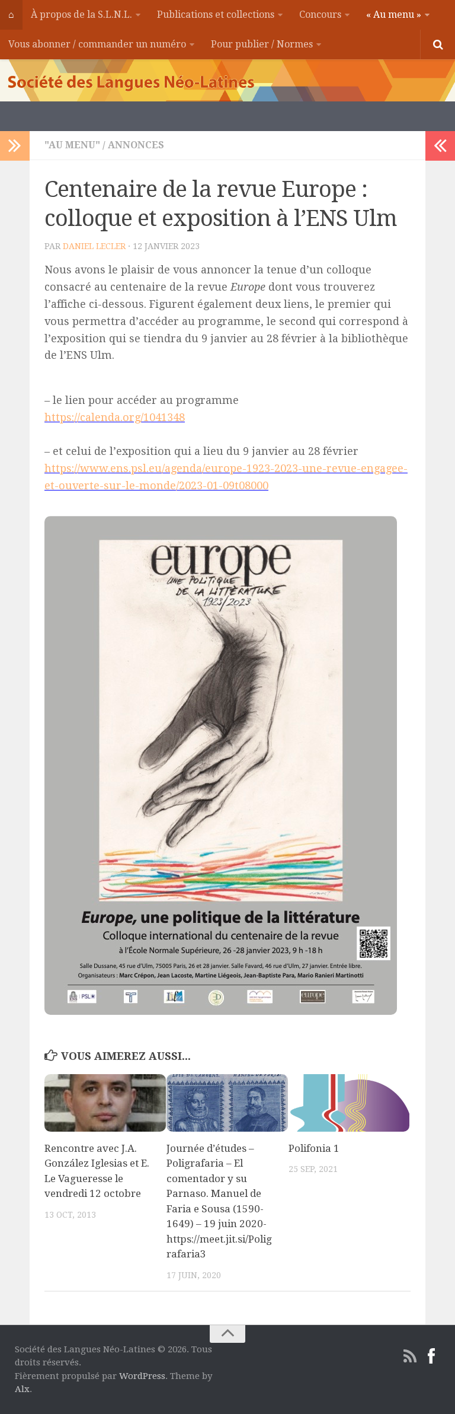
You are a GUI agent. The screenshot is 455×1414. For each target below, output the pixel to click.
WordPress (142, 1376)
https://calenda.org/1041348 (114, 417)
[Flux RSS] (410, 1357)
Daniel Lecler (94, 246)
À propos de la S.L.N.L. (81, 14)
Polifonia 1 (314, 1148)
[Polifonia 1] (349, 1103)
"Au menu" (72, 145)
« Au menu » (393, 14)
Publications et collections (215, 14)
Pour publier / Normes (262, 44)
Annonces (136, 145)
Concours (320, 14)
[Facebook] (431, 1357)
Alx (22, 1389)
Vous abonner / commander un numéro (97, 44)
